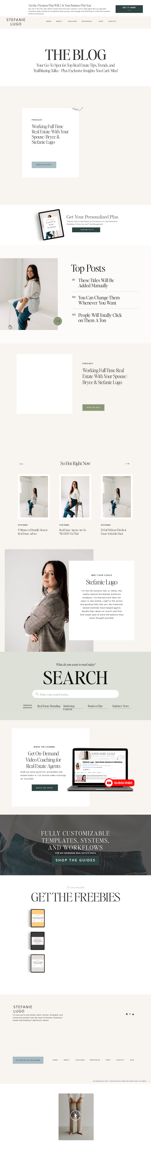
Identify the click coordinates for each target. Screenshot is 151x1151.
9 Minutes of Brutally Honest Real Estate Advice (32, 531)
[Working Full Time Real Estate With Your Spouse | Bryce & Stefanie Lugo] (97, 141)
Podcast (37, 120)
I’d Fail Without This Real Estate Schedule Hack (113, 531)
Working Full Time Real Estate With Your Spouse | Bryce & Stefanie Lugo (50, 134)
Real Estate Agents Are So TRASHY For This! (72, 531)
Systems (23, 525)
